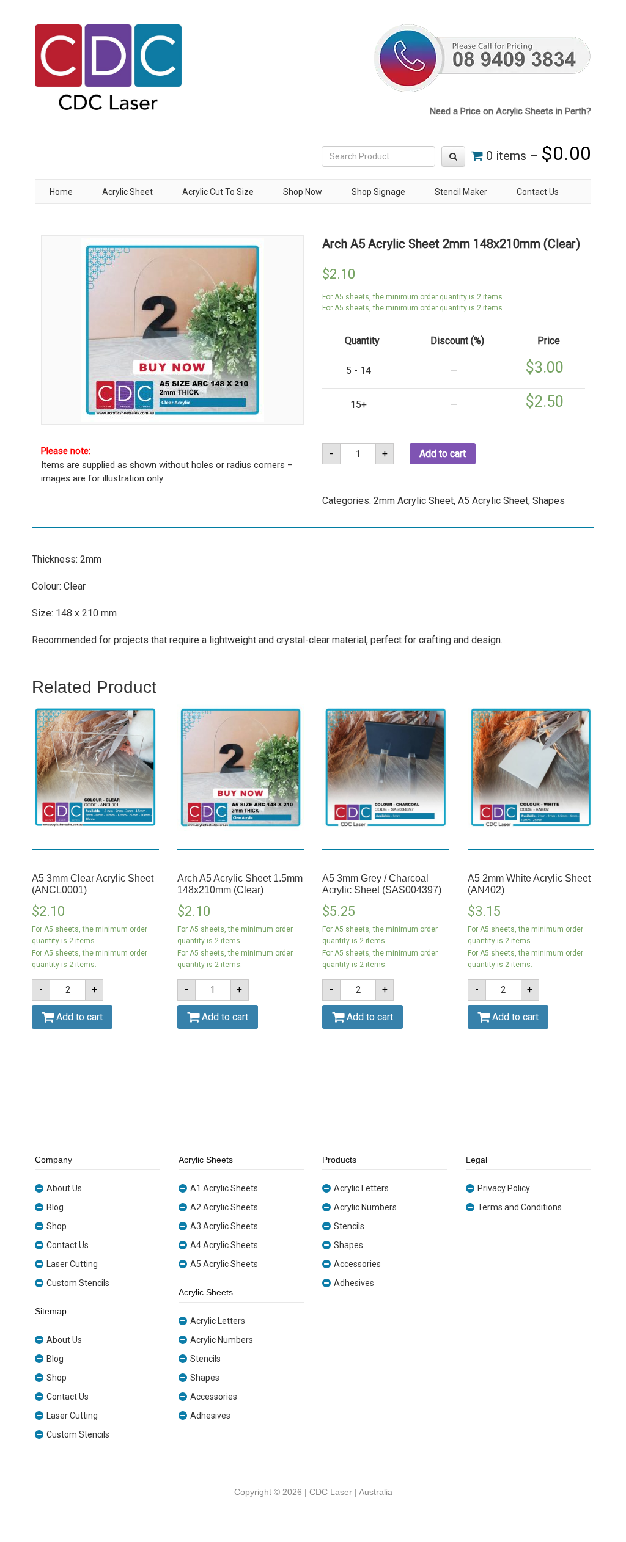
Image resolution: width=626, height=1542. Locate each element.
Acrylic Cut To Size (218, 192)
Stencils (205, 1359)
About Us (64, 1188)
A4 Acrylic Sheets (224, 1245)
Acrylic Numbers (221, 1340)
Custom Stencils (77, 1283)
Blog (55, 1207)
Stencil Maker (461, 192)
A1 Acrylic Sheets (224, 1188)
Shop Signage (378, 192)
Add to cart (442, 453)
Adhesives (210, 1415)
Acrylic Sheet (127, 192)
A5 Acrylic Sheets (224, 1264)
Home (61, 192)
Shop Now (302, 192)
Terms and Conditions (519, 1207)
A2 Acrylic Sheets (224, 1207)
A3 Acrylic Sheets (224, 1226)
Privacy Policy (503, 1188)
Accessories (213, 1396)
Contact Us (538, 192)
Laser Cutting (72, 1264)
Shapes (548, 500)
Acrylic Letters (217, 1321)
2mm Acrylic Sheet (414, 500)
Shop (56, 1226)
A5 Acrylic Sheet (493, 500)
